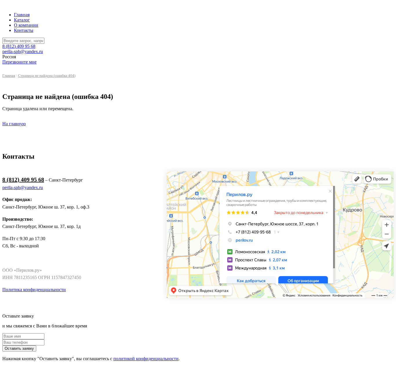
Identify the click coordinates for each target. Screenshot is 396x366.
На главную (14, 123)
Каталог (22, 19)
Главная (22, 14)
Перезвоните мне (19, 61)
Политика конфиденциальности (34, 289)
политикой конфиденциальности (146, 358)
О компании (26, 25)
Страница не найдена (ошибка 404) (46, 76)
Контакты (23, 30)
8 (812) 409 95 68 (18, 46)
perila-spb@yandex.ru (22, 51)
